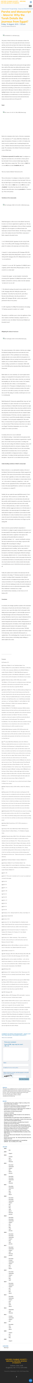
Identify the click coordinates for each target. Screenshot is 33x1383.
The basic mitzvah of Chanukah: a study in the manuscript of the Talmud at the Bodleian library (18, 1120)
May (10, 1158)
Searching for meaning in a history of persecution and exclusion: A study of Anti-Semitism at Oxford (16, 1106)
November (11, 1178)
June (10, 1189)
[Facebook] (16, 1376)
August (10, 1153)
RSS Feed (6, 1347)
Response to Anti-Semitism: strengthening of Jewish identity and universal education (16, 1122)
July (9, 1150)
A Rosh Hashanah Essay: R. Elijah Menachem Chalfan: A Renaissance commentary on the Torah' (17, 1109)
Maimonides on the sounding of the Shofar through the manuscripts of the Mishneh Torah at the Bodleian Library (17, 1125)
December (11, 1165)
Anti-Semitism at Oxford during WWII (13, 1111)
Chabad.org (12, 1371)
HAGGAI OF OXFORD (9, 1113)
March (10, 1160)
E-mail (11, 1067)
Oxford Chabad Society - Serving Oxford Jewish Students (13, 2)
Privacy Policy (25, 1371)
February (11, 1161)
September (11, 1166)
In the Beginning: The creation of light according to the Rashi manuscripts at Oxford (17, 1103)
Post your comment (10, 1042)
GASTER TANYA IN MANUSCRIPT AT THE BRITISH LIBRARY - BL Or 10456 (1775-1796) (15, 1141)
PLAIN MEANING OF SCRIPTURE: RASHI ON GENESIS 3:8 (17, 1117)
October (10, 1156)
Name (5, 1062)
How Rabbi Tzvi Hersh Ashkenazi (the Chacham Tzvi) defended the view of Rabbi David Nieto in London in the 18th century (17, 1132)
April (10, 1181)
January (10, 1173)
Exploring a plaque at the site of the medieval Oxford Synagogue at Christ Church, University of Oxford (16, 1128)
